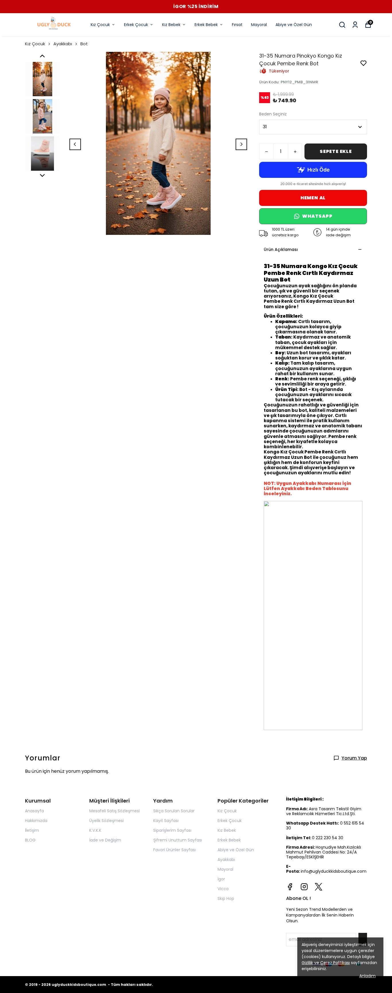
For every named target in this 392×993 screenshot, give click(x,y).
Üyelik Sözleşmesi (106, 820)
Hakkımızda (36, 820)
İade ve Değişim (105, 840)
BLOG (30, 840)
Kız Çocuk (100, 24)
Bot (84, 44)
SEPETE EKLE (336, 151)
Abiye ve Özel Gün (293, 24)
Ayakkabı (62, 44)
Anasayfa (34, 811)
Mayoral (259, 24)
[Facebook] (290, 886)
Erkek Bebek (206, 24)
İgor (221, 879)
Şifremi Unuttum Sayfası (177, 840)
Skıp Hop (226, 898)
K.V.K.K (95, 830)
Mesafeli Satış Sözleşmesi (114, 811)
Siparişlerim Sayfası (172, 830)
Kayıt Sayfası (165, 820)
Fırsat (237, 24)
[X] (318, 886)
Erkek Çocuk (136, 24)
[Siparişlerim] (355, 24)
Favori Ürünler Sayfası (174, 850)
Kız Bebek (171, 24)
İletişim (32, 830)
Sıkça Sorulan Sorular (174, 811)
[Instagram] (304, 886)
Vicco (223, 889)
